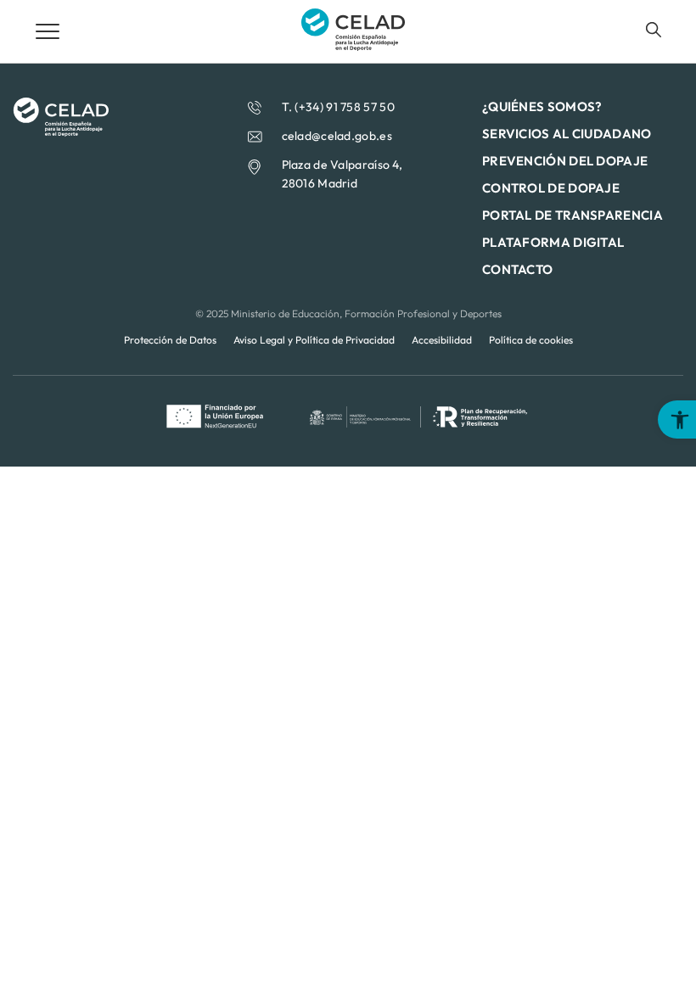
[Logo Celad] (61, 131)
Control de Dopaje (551, 188)
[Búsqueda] (653, 29)
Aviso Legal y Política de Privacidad (314, 339)
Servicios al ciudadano (567, 134)
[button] (677, 419)
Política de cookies (531, 339)
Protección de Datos (170, 339)
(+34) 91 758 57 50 (344, 107)
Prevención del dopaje (565, 161)
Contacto (517, 269)
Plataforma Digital (553, 242)
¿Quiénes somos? (542, 106)
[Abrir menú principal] (47, 31)
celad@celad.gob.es (337, 135)
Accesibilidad (442, 339)
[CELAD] (353, 45)
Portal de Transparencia (572, 215)
